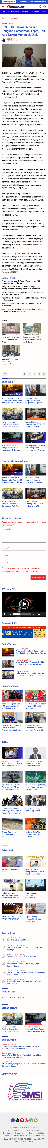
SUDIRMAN (11, 39)
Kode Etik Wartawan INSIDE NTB (18, 1136)
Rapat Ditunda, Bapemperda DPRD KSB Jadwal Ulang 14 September (24, 299)
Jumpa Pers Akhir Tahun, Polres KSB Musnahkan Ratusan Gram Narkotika (21, 1056)
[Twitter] (17, 1120)
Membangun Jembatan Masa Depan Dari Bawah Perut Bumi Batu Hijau (12, 763)
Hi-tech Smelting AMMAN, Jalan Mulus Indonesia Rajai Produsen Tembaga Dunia (35, 787)
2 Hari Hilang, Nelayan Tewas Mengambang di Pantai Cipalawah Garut (23, 1065)
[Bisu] (39, 614)
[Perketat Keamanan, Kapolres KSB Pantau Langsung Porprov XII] (35, 717)
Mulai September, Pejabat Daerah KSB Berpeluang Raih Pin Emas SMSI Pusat (22, 293)
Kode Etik (33, 1127)
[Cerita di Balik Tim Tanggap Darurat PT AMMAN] (35, 824)
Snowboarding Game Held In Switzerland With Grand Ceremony (26, 973)
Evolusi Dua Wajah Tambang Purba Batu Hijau (11, 834)
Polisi (22, 997)
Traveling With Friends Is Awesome (21, 956)
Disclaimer (19, 1133)
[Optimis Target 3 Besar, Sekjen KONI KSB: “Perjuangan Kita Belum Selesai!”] (12, 717)
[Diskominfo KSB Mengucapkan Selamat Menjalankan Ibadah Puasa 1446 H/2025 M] (12, 885)
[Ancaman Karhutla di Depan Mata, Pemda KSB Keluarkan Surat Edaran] (12, 390)
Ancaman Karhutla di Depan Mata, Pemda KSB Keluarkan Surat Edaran (21, 282)
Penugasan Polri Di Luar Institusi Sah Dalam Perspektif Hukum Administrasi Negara (35, 763)
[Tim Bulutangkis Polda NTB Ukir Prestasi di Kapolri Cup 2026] (12, 695)
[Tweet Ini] (29, 374)
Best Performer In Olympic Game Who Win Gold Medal (24, 982)
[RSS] (36, 1120)
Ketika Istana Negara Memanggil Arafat (34, 809)
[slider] (22, 614)
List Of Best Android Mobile (18, 940)
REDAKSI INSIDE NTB (18, 1127)
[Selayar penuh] (43, 614)
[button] (24, 604)
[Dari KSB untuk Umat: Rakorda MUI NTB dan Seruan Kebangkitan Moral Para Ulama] (12, 777)
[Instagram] (27, 1120)
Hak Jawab (8, 1133)
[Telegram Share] (39, 374)
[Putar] (5, 614)
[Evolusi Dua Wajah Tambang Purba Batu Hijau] (12, 824)
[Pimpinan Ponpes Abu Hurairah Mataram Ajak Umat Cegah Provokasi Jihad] (11, 328)
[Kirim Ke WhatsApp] (44, 374)
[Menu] (3, 6)
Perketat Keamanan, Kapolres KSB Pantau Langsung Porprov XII (34, 727)
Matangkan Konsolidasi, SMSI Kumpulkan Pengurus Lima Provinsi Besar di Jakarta (22, 310)
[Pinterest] (22, 1120)
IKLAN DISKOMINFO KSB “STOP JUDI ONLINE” (11, 918)
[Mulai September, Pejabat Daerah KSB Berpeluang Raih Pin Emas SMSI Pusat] (12, 414)
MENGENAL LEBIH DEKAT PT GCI (12, 870)
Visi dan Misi (39, 1136)
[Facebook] (13, 1120)
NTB (13, 997)
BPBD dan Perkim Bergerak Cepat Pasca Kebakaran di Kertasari (23, 304)
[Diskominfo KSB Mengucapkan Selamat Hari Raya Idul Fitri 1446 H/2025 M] (35, 861)
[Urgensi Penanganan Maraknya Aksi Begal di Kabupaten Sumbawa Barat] (12, 800)
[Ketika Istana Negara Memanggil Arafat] (35, 800)
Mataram (5, 23)
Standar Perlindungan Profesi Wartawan (23, 1130)
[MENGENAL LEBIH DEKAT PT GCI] (12, 861)
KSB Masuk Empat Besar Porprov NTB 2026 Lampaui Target (35, 706)
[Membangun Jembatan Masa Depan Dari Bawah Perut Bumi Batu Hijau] (12, 753)
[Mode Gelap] (40, 7)
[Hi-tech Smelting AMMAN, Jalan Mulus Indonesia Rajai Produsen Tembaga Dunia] (35, 777)
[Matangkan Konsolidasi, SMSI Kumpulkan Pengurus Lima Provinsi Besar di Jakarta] (35, 437)
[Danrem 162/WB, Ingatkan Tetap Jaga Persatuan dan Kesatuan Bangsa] (11, 350)
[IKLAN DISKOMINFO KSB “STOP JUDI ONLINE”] (12, 908)
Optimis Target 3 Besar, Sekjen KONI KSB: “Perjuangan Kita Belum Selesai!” (11, 727)
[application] (24, 604)
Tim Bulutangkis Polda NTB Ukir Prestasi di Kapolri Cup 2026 (11, 706)
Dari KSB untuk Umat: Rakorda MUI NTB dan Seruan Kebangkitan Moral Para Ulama (11, 787)
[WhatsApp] (31, 1120)
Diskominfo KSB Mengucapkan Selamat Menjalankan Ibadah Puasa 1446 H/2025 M (11, 895)
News (11, 23)
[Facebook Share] (24, 374)
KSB (5, 997)
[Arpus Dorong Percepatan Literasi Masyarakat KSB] (35, 908)
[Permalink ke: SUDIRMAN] (4, 40)
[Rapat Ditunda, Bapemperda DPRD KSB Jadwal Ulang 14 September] (35, 414)
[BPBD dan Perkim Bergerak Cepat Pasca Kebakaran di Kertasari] (12, 437)
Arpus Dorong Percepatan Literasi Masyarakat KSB (33, 919)
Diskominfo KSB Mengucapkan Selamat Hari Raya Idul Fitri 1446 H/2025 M (34, 871)
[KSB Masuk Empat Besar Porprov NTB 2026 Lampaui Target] (35, 695)
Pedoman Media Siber (36, 1133)
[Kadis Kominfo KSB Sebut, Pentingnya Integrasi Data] (35, 885)
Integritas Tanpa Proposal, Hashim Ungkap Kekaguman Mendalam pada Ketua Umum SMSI (21, 287)
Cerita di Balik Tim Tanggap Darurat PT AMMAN (34, 834)
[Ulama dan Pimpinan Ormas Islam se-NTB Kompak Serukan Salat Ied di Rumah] (32, 328)
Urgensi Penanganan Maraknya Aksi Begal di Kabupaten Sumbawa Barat (11, 810)
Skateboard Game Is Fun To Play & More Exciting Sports (23, 965)
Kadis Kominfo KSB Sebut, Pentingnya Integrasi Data (33, 895)
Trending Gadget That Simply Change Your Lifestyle (24, 948)
